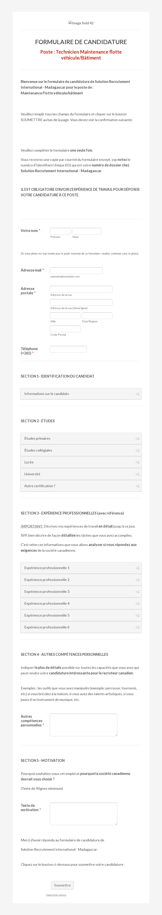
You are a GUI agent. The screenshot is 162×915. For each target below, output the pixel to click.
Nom (76, 236)
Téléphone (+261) (29, 350)
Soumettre (62, 885)
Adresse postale (28, 290)
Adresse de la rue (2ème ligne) (69, 308)
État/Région (90, 321)
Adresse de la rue (61, 294)
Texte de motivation (31, 807)
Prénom (55, 236)
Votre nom (30, 230)
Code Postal (58, 334)
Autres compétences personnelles (32, 720)
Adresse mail (32, 270)
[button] (81, 394)
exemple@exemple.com (65, 276)
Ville (53, 321)
